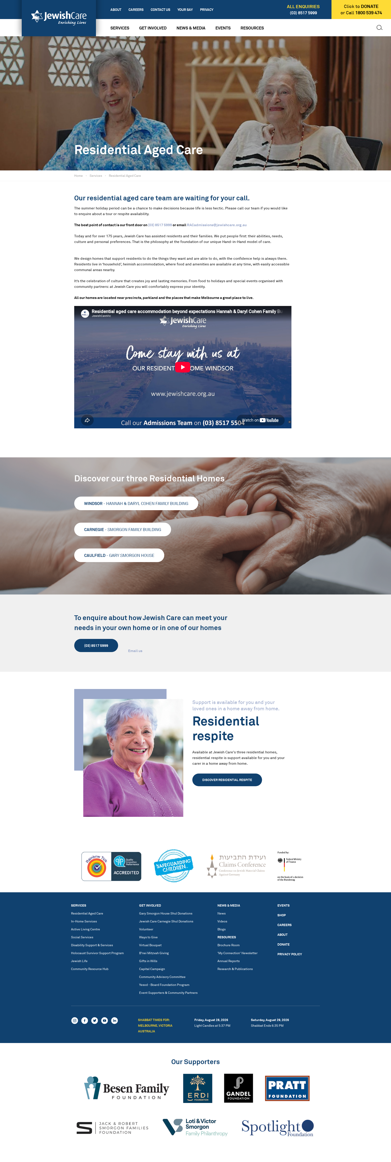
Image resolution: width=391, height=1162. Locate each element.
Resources (252, 27)
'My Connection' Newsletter (237, 953)
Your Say (185, 9)
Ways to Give (148, 937)
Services (119, 27)
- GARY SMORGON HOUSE (119, 555)
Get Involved (153, 27)
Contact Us (160, 9)
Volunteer (146, 929)
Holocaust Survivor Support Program (97, 953)
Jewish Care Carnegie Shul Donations (166, 921)
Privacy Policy (289, 954)
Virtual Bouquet (150, 945)
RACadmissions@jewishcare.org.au (217, 225)
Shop (281, 915)
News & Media (190, 27)
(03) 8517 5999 (303, 13)
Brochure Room (228, 945)
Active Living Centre (85, 929)
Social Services (82, 937)
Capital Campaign (152, 969)
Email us (135, 650)
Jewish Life (79, 961)
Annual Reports (228, 961)
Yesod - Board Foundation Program (164, 985)
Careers (136, 9)
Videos (222, 921)
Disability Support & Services (92, 945)
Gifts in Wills (148, 961)
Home (78, 175)
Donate (283, 944)
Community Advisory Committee (162, 977)
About (115, 9)
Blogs (221, 929)
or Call (361, 12)
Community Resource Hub (89, 969)
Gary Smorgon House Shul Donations (165, 913)
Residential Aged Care (125, 175)
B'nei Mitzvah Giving (154, 953)
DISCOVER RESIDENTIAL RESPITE (227, 779)
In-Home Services (84, 921)
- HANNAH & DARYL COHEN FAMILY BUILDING (136, 503)
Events (223, 27)
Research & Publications (235, 969)
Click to (361, 6)
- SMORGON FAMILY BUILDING (122, 529)
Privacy (206, 9)
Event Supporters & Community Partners (168, 993)
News (221, 913)
